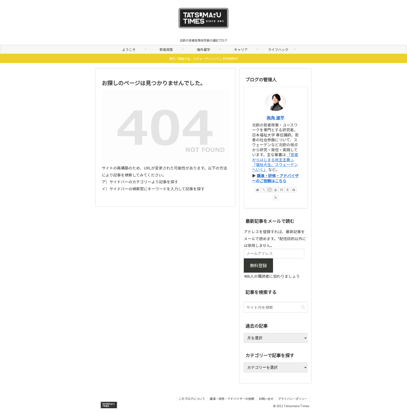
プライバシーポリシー (293, 399)
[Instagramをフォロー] (269, 189)
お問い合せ (266, 399)
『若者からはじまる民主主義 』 (275, 157)
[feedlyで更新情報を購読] (293, 189)
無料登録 (258, 265)
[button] (303, 307)
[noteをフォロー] (281, 189)
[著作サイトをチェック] (257, 189)
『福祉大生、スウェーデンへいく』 (275, 167)
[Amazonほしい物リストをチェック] (287, 189)
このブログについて (191, 399)
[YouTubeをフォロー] (275, 189)
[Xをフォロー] (263, 189)
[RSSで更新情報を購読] (275, 197)
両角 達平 (275, 118)
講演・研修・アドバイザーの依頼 (232, 399)
